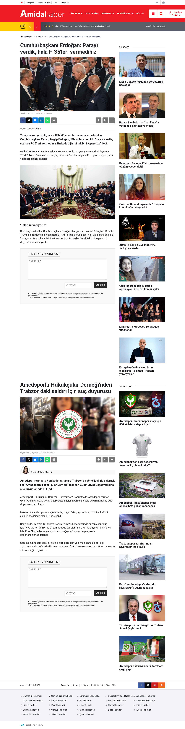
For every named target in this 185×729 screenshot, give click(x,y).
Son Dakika (92, 13)
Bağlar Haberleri (58, 700)
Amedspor (107, 13)
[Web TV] (156, 2)
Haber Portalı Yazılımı (34, 725)
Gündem (39, 37)
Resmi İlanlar (125, 13)
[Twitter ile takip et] (148, 685)
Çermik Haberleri (31, 710)
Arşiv (55, 3)
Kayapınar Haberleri (145, 700)
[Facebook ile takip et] (141, 685)
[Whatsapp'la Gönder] (47, 120)
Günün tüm (155, 26)
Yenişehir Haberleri (117, 700)
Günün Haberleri (44, 3)
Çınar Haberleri (87, 714)
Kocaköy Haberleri (31, 714)
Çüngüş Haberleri (59, 710)
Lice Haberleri (29, 705)
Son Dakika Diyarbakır (61, 696)
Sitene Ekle (65, 3)
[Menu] (153, 13)
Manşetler (30, 3)
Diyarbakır (76, 13)
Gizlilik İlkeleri (97, 685)
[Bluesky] (35, 120)
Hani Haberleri (86, 705)
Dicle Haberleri (115, 710)
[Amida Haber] (42, 13)
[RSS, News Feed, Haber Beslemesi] (161, 685)
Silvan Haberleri (58, 714)
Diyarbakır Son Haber (33, 700)
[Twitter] (29, 120)
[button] (98, 120)
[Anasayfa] (21, 3)
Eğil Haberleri (142, 705)
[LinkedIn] (41, 120)
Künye (75, 685)
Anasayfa (27, 37)
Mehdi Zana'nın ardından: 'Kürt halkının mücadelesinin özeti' (82, 26)
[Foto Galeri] (163, 2)
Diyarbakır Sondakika (89, 696)
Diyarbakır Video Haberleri (120, 696)
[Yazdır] (54, 120)
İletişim (85, 685)
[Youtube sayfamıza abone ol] (154, 685)
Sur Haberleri (86, 700)
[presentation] (30, 26)
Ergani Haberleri (143, 710)
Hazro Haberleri (115, 705)
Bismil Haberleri (87, 710)
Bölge (140, 13)
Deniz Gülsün (37, 472)
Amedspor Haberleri (145, 696)
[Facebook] (23, 120)
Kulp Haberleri (58, 705)
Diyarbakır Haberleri (32, 696)
